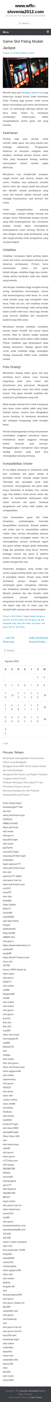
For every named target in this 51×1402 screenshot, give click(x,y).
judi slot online (17, 620)
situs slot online (24, 623)
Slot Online (17, 616)
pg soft (41, 620)
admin (31, 53)
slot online (20, 627)
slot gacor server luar (32, 92)
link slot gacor (31, 620)
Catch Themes (36, 1397)
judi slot (6, 620)
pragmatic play (9, 623)
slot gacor (36, 623)
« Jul (5, 743)
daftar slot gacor (37, 616)
